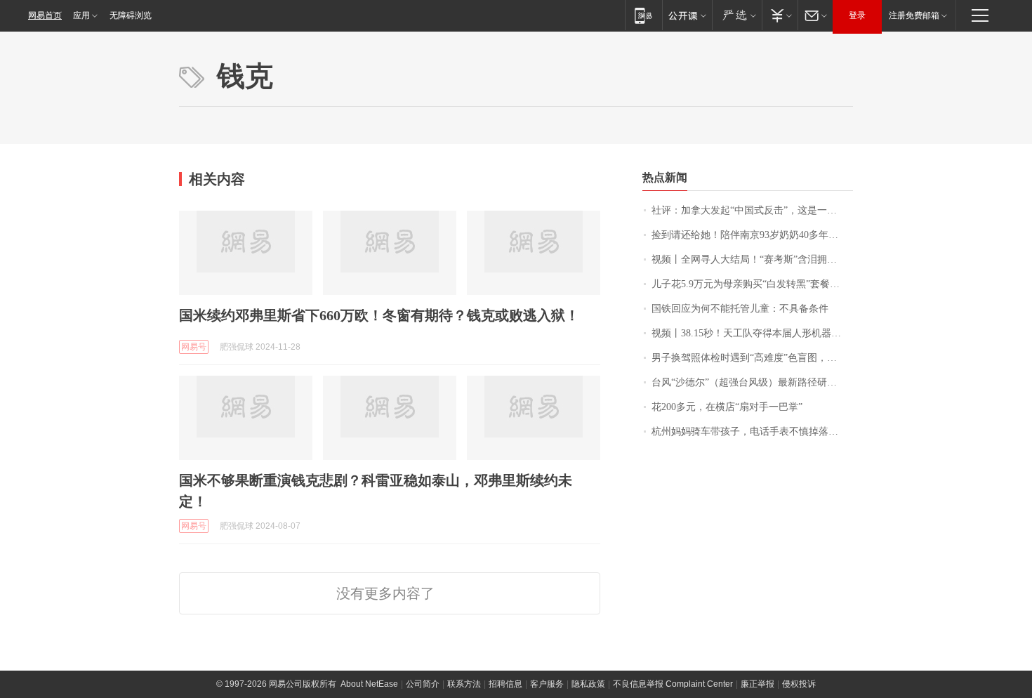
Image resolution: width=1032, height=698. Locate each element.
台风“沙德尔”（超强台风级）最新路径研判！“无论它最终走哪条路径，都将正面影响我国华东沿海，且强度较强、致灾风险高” (752, 382)
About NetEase (369, 684)
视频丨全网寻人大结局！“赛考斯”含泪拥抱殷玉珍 (752, 259)
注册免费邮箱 (914, 15)
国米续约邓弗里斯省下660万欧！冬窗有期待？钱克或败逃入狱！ (379, 315)
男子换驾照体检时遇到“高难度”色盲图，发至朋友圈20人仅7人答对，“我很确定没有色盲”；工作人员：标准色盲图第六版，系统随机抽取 (752, 358)
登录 (857, 15)
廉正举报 (757, 684)
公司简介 (422, 684)
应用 (81, 15)
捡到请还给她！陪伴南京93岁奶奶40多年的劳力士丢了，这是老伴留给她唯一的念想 (752, 235)
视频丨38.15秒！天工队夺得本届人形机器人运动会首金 (752, 333)
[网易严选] (737, 15)
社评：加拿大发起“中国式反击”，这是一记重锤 (752, 210)
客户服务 (547, 684)
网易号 (193, 347)
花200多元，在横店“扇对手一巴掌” (726, 407)
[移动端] (643, 15)
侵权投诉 (799, 684)
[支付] (780, 15)
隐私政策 (588, 684)
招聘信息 (505, 684)
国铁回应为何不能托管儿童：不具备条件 (739, 308)
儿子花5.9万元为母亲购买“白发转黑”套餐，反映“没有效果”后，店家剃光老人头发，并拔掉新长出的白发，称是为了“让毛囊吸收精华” (752, 284)
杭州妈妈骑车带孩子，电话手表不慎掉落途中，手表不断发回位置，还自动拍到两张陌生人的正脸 (752, 431)
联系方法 (464, 684)
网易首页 (45, 15)
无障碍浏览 (131, 15)
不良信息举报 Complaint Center (673, 684)
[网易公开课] (687, 15)
